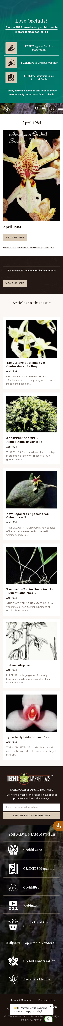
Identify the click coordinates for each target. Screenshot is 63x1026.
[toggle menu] (60, 108)
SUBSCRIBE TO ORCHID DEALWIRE (31, 815)
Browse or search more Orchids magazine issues (29, 247)
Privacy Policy (46, 1000)
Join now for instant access (40, 270)
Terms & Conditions (22, 1000)
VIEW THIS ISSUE (14, 237)
